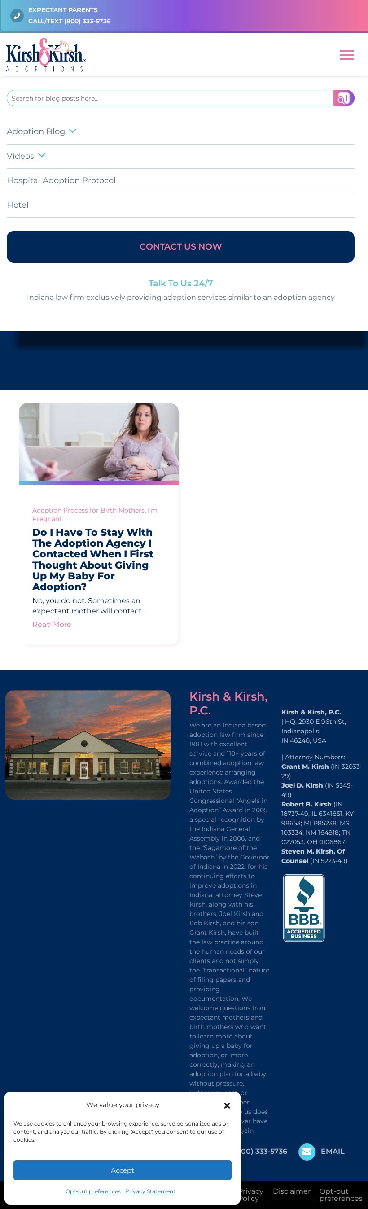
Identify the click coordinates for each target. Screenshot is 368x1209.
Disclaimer (292, 1191)
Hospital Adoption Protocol (61, 180)
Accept (122, 1170)
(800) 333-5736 (87, 21)
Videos (20, 156)
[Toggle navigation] (347, 53)
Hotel (18, 205)
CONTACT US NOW (181, 246)
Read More (51, 624)
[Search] (344, 98)
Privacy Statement (150, 1191)
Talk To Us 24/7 (181, 283)
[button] (227, 1104)
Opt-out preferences (93, 1191)
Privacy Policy (250, 1195)
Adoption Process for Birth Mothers (88, 510)
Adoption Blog (36, 131)
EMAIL (333, 1151)
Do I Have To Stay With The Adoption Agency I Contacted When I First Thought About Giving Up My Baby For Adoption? (92, 559)
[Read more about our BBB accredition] (303, 907)
